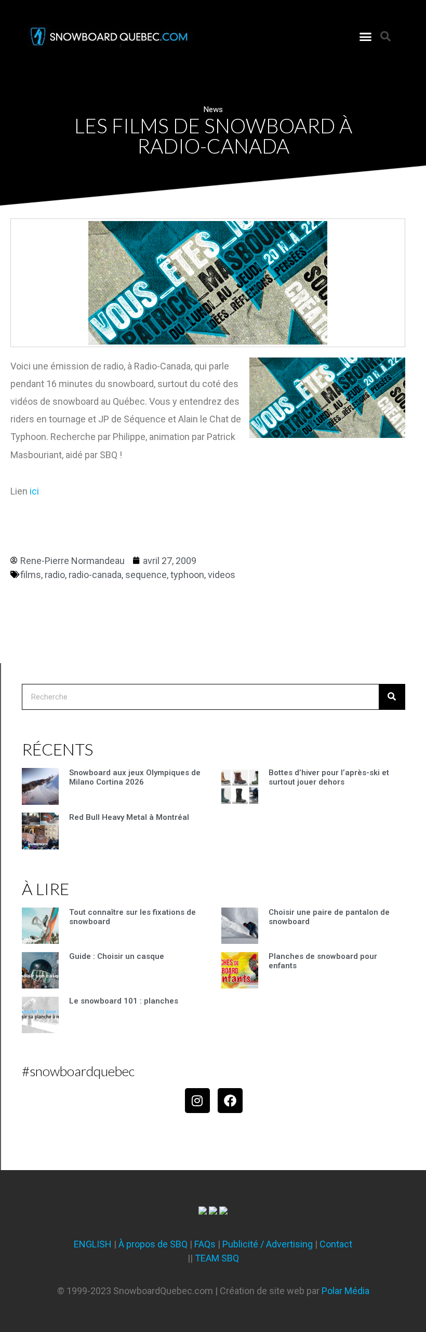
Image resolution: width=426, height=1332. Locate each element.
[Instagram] (197, 1100)
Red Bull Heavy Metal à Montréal (129, 817)
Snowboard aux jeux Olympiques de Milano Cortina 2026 (135, 777)
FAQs (205, 1244)
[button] (366, 36)
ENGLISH (93, 1244)
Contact (336, 1244)
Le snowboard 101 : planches (123, 1001)
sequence (146, 574)
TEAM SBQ (217, 1258)
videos (221, 574)
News (213, 109)
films (30, 574)
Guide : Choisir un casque (116, 956)
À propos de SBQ (153, 1244)
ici (34, 491)
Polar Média (345, 1290)
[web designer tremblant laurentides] (202, 1211)
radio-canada (95, 574)
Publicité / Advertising (267, 1244)
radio (55, 574)
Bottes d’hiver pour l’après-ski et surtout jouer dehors (329, 777)
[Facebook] (230, 1100)
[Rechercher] (392, 696)
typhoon (187, 574)
